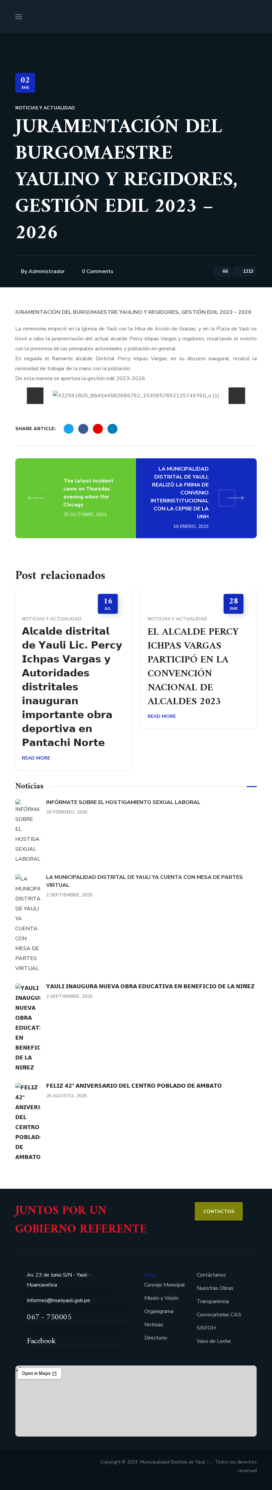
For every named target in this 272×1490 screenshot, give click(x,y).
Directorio (155, 1338)
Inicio (150, 1275)
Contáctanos (211, 1275)
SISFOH (206, 1328)
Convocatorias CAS (219, 1314)
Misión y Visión (161, 1298)
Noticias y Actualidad (45, 108)
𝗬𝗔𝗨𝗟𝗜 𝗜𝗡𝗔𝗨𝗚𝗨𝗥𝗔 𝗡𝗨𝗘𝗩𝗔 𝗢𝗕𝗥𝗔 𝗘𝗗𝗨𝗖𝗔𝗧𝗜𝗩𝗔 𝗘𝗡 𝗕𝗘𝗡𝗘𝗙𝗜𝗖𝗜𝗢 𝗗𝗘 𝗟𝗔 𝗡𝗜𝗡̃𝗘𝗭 (150, 986)
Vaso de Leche (214, 1341)
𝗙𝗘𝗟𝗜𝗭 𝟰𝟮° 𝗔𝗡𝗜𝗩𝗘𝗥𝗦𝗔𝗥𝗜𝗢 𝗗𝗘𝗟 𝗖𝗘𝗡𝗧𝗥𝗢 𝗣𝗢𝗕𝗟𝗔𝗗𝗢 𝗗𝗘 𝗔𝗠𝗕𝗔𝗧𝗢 (134, 1086)
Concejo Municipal (164, 1285)
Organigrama (158, 1311)
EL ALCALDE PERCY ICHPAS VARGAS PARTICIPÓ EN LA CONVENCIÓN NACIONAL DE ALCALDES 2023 (193, 667)
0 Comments (97, 271)
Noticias (153, 1324)
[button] (254, 16)
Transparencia (213, 1301)
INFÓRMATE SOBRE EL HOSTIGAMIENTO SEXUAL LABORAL (123, 802)
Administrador (47, 271)
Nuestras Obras (215, 1288)
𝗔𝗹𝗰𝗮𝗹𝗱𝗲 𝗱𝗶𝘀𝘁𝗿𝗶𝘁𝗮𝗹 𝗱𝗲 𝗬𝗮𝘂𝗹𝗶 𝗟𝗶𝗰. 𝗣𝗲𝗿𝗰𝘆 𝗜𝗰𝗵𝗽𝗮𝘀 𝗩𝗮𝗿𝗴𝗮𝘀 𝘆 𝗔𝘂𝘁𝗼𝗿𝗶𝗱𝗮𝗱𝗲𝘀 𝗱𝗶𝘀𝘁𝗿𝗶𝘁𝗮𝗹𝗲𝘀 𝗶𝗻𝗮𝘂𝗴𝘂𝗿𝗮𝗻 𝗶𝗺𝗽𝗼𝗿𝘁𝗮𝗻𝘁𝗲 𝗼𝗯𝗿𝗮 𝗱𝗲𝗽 (72, 687)
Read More (36, 758)
